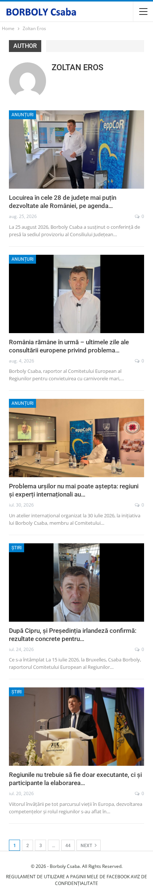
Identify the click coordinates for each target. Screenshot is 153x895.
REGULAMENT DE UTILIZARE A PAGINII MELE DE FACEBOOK (68, 876)
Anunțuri (22, 114)
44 (68, 845)
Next (87, 845)
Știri (17, 547)
